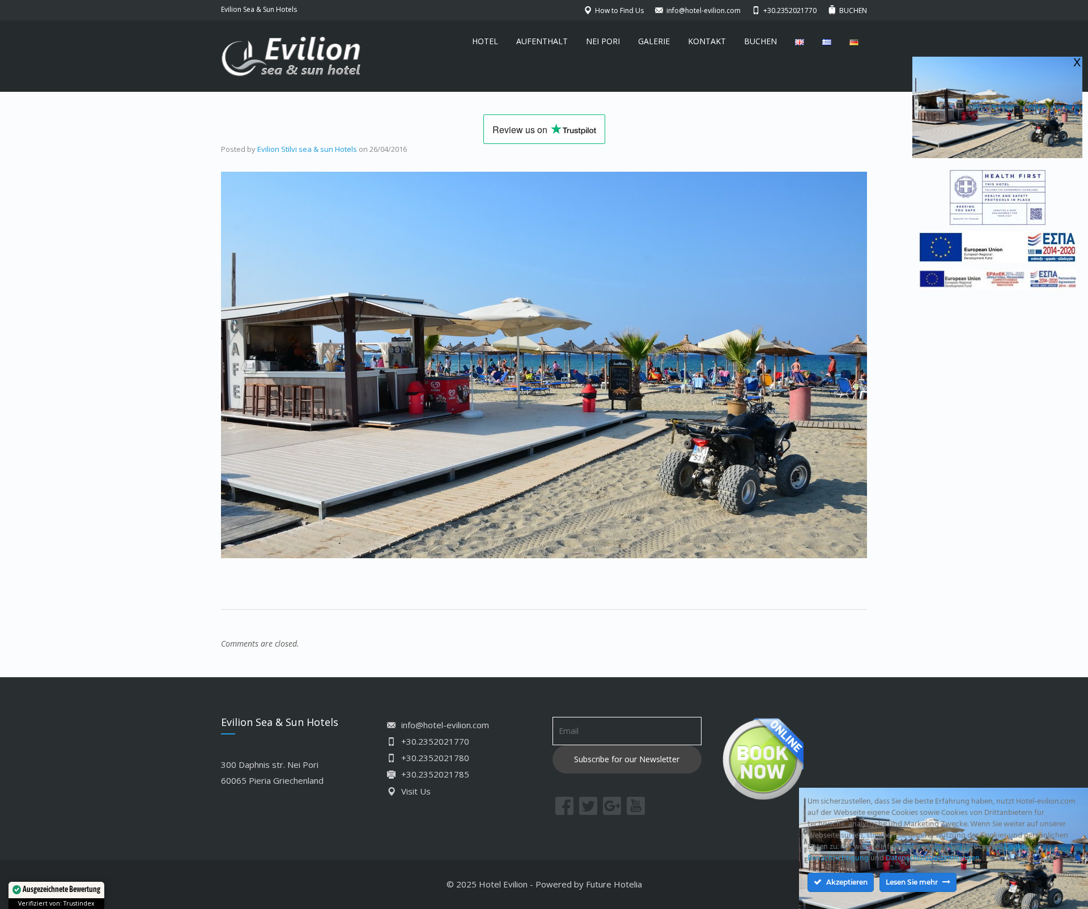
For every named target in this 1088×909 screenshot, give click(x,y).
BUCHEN (760, 41)
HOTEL (485, 41)
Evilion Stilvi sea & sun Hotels (307, 149)
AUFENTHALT (542, 41)
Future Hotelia (614, 884)
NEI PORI (603, 41)
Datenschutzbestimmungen (933, 858)
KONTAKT (707, 41)
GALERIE (654, 41)
